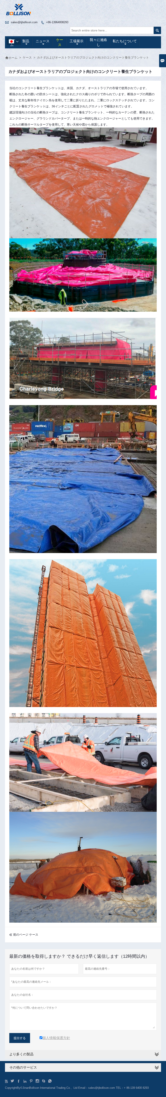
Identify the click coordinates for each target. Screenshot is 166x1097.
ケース (59, 42)
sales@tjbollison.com (24, 22)
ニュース (42, 41)
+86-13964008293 (57, 22)
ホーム (11, 57)
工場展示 (76, 41)
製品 (25, 41)
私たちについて (125, 41)
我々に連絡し (98, 42)
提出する (20, 1038)
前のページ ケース (23, 934)
